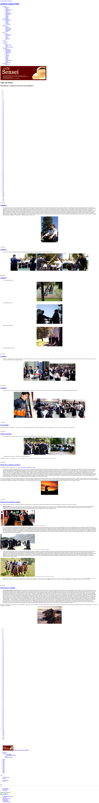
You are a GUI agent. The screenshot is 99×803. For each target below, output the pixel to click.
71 (3, 162)
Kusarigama (8, 38)
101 (3, 193)
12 (3, 101)
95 (3, 187)
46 (3, 136)
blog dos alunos (5, 780)
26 (3, 654)
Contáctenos (5, 63)
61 (3, 152)
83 (3, 175)
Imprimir (4, 778)
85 (3, 177)
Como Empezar (5, 788)
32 (3, 122)
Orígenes (7, 21)
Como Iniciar (8, 51)
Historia (7, 17)
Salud (7, 11)
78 (3, 169)
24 (3, 113)
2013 (4, 767)
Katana (7, 31)
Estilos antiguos (8, 13)
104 (3, 196)
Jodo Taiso (7, 35)
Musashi (7, 14)
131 (3, 200)
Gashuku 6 (3, 205)
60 (3, 151)
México (7, 59)
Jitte (6, 39)
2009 (4, 771)
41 (3, 131)
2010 (4, 770)
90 (3, 182)
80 (3, 171)
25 (3, 114)
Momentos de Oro (9, 9)
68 (3, 159)
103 (3, 195)
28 (3, 118)
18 (3, 107)
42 (3, 132)
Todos (1, 774)
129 (3, 198)
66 (3, 157)
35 (3, 125)
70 (3, 161)
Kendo (7, 22)
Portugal (7, 58)
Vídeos (4, 40)
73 (3, 164)
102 (3, 194)
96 (3, 188)
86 (3, 178)
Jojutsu (4, 32)
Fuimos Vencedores (6, 434)
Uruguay (7, 56)
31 (3, 121)
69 (3, 160)
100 (3, 192)
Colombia (7, 55)
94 (3, 186)
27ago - (28, 467)
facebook (4, 781)
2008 (4, 772)
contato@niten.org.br (6, 801)
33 (3, 123)
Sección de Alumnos (9, 46)
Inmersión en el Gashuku (7, 588)
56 (3, 147)
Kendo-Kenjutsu (6, 19)
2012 (4, 768)
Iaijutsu (4, 25)
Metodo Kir (8, 10)
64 (3, 155)
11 (3, 100)
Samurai (7, 15)
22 (3, 111)
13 (3, 102)
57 (3, 148)
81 (3, 172)
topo (1, 784)
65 (3, 156)
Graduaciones (8, 24)
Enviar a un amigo (6, 777)
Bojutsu (7, 37)
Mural (7, 45)
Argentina (7, 53)
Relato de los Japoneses (10, 465)
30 (3, 120)
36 (3, 126)
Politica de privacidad (7, 798)
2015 (4, 765)
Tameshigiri (8, 30)
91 (3, 183)
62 (3, 153)
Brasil (7, 57)
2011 (4, 769)
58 (3, 149)
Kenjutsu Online (8, 50)
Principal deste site (3, 0)
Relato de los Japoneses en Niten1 (10, 502)
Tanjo (7, 36)
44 (3, 134)
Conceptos (7, 27)
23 (3, 112)
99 (3, 191)
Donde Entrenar (6, 789)
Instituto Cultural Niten (9, 4)
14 (3, 103)
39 (3, 129)
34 (3, 124)
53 (3, 143)
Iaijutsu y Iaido (8, 28)
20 (3, 109)
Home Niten (9, 0)
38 (3, 128)
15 (3, 104)
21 (3, 110)
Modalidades (8, 12)
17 (3, 106)
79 (3, 170)
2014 (4, 766)
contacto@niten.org (4, 794)
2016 (4, 764)
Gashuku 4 (3, 278)
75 (3, 166)
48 (3, 138)
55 (3, 146)
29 (3, 119)
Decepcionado (4, 425)
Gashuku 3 (3, 356)
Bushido (7, 16)
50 (3, 140)
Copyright (4, 797)
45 (3, 135)
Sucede (4, 42)
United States (8, 62)
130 (3, 199)
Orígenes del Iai (8, 29)
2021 (4, 759)
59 (3, 150)
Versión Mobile (5, 800)
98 (3, 190)
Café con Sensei (8, 44)
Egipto (7, 61)
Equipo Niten (5, 799)
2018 (4, 762)
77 (3, 168)
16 (3, 105)
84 (3, 176)
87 (3, 179)
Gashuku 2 (3, 388)
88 (3, 180)
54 (3, 683)
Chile (6, 54)
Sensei (7, 8)
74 (3, 165)
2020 (4, 760)
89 (3, 181)
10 (3, 99)
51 (3, 141)
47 (3, 137)
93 (3, 185)
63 (3, 154)
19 (3, 108)
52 (3, 142)
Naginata (7, 23)
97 (3, 189)
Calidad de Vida (8, 34)
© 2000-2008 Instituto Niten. (8, 796)
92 (3, 184)
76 (3, 167)
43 (3, 133)
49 (3, 139)
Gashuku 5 (3, 249)
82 (3, 712)
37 (3, 127)
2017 (4, 763)
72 (3, 163)
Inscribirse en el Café (11, 755)
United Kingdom (9, 60)
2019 (4, 761)
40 (3, 130)
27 (3, 117)
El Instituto (5, 6)
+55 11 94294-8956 (5, 793)
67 (3, 158)
